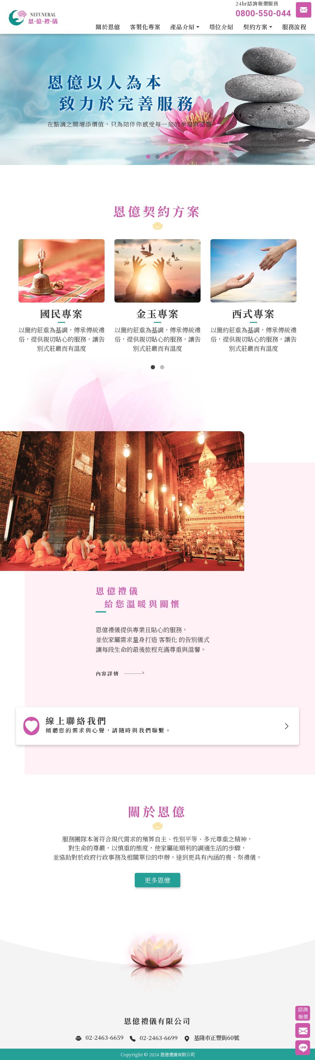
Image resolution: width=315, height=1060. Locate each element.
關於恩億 (108, 26)
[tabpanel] (157, 99)
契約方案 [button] (255, 26)
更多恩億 (157, 880)
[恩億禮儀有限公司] (31, 17)
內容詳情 (107, 673)
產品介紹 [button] (182, 26)
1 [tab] (148, 157)
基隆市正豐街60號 (216, 1037)
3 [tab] (167, 157)
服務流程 (294, 26)
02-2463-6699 (159, 1037)
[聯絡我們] (303, 10)
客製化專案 (145, 26)
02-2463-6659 (105, 1037)
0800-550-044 (263, 13)
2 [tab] (157, 157)
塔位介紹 (221, 26)
